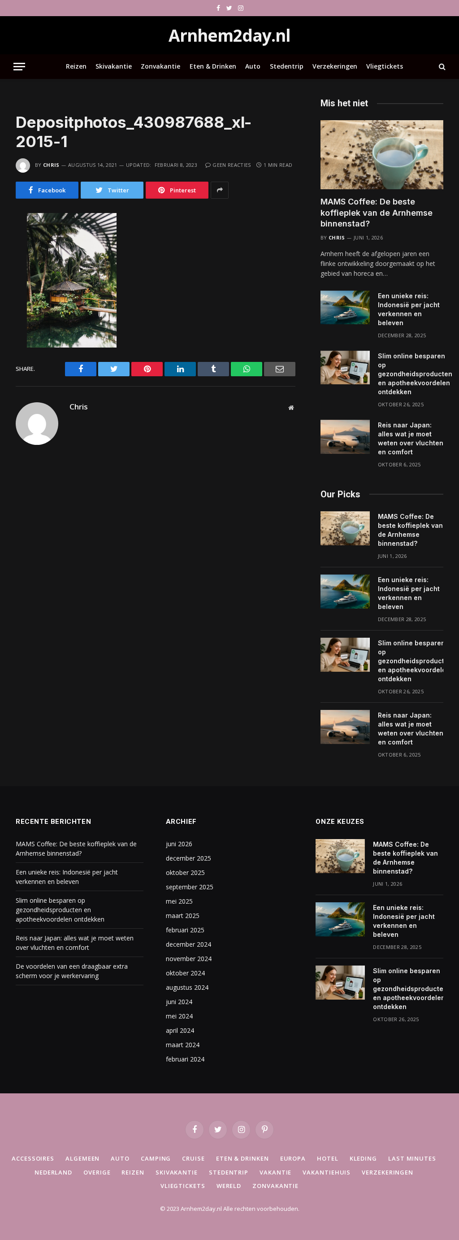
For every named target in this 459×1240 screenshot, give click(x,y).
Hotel (327, 1158)
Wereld (229, 1186)
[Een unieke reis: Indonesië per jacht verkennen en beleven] (345, 308)
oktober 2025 (185, 872)
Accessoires (33, 1158)
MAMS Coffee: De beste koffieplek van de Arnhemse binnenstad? (376, 212)
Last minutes (412, 1158)
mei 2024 (179, 1016)
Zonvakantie (160, 66)
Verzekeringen (334, 66)
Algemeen (82, 1158)
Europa (293, 1158)
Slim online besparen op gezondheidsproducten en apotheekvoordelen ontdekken (415, 374)
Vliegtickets (384, 66)
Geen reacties (231, 164)
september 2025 (189, 887)
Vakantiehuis (327, 1172)
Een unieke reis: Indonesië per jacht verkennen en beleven (409, 309)
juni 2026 (179, 844)
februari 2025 (185, 930)
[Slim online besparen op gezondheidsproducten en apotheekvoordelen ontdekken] (345, 368)
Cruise (193, 1158)
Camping (156, 1158)
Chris (51, 164)
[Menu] (19, 67)
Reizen (76, 66)
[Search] (441, 67)
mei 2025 (179, 901)
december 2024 (188, 944)
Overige (96, 1172)
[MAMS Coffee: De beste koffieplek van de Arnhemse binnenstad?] (381, 154)
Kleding (363, 1158)
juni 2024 (179, 1001)
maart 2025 (182, 915)
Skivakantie (113, 66)
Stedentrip (286, 66)
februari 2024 (185, 1059)
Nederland (53, 1172)
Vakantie (275, 1172)
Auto (252, 66)
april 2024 (180, 1030)
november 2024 (189, 958)
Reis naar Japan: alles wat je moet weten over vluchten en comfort (410, 438)
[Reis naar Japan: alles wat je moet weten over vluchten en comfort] (345, 437)
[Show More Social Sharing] (220, 190)
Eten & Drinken (213, 66)
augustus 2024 (187, 987)
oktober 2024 (185, 973)
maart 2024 (182, 1044)
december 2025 (188, 858)
